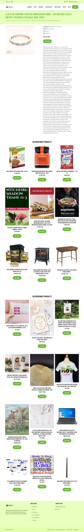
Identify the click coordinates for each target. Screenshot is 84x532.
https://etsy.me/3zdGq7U (54, 84)
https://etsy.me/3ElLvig (65, 85)
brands (30, 7)
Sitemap (76, 529)
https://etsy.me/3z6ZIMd (52, 80)
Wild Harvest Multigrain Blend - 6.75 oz (17, 171)
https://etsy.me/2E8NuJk (49, 72)
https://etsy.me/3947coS (66, 79)
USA (67, 1)
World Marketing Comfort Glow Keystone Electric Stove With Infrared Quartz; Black (42, 271)
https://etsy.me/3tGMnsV (52, 87)
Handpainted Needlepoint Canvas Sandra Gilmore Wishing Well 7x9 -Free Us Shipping (17, 439)
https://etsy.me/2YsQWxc (49, 70)
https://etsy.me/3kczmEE (49, 79)
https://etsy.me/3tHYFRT (49, 75)
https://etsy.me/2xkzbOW (63, 82)
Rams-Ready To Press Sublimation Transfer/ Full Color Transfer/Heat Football (42, 478)
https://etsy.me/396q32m (58, 89)
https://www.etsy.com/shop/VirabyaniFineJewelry (55, 128)
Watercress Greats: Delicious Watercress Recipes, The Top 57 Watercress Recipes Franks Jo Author (42, 223)
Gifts (35, 7)
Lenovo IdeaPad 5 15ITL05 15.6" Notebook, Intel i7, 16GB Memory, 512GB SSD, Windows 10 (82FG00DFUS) (67, 432)
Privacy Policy (69, 529)
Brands (35, 506)
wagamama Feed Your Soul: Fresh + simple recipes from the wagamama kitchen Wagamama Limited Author (67, 220)
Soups (64, 7)
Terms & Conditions (60, 529)
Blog (69, 7)
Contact (52, 529)
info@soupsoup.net (73, 1)
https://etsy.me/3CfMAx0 (64, 75)
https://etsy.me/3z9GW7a (54, 77)
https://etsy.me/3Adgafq (49, 82)
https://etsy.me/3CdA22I (49, 85)
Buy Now (47, 41)
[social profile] (12, 2)
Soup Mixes (57, 7)
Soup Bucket (48, 7)
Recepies (41, 7)
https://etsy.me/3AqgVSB (49, 92)
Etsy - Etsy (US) (57, 26)
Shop (75, 7)
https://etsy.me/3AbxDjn (49, 94)
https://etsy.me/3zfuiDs (48, 91)
